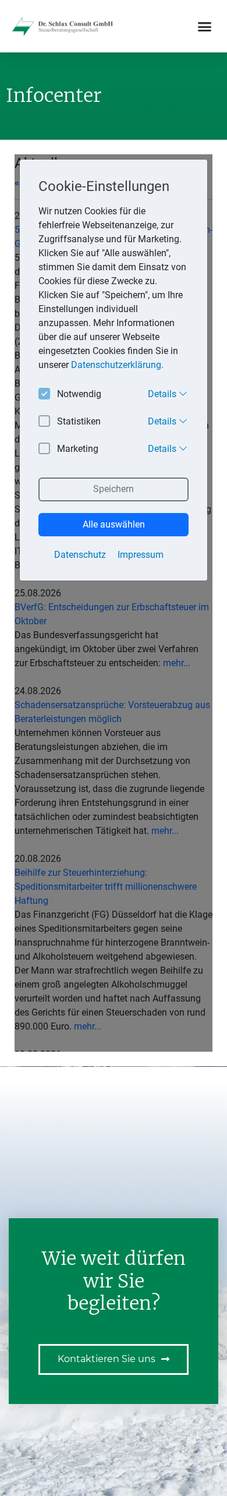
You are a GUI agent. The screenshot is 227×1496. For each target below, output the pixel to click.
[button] (205, 26)
